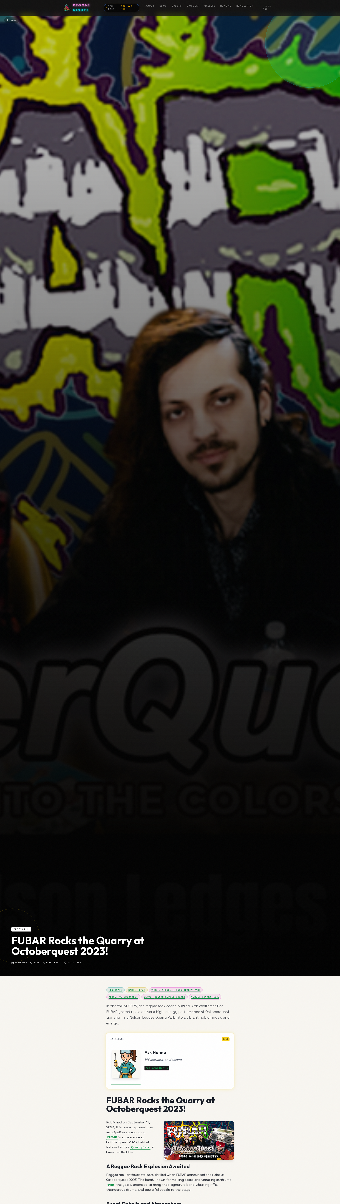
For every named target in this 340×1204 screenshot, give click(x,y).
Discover (193, 5)
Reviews (226, 5)
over (110, 1185)
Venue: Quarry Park (205, 997)
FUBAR (112, 1137)
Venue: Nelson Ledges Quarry (164, 997)
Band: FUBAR (136, 990)
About (150, 5)
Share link (74, 962)
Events (177, 5)
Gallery (210, 5)
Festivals (115, 990)
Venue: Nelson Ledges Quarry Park (176, 990)
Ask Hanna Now (155, 1067)
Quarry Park (140, 1147)
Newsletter (244, 5)
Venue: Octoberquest (123, 997)
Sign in (268, 8)
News (163, 5)
